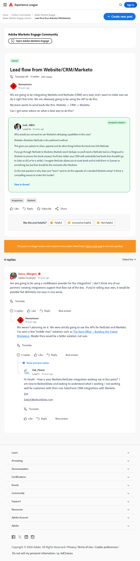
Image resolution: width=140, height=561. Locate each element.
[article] (69, 293)
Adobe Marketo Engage (44, 14)
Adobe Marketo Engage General (17, 18)
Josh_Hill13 (29, 125)
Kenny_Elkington (27, 273)
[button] (120, 16)
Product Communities (21, 14)
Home (5, 14)
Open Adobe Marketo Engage (32, 41)
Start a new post (94, 246)
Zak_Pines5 (38, 369)
